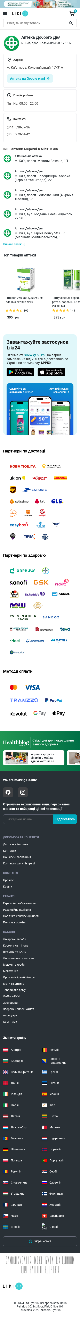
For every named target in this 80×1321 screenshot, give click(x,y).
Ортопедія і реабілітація (19, 977)
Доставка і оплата (15, 844)
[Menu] (5, 13)
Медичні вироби (14, 964)
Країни (7, 886)
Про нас (8, 880)
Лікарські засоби (14, 939)
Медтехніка (10, 971)
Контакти (9, 850)
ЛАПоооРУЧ (11, 996)
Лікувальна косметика (18, 958)
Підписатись (65, 819)
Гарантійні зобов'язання (19, 903)
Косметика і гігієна (15, 945)
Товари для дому (14, 990)
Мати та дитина (13, 983)
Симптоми (10, 1021)
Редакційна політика (17, 909)
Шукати (71, 23)
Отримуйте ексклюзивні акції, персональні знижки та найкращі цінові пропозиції (36, 806)
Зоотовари (10, 1002)
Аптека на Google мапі (27, 79)
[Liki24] (13, 1286)
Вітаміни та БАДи (14, 952)
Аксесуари (10, 1015)
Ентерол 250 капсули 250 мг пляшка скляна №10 (24, 300)
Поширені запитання (17, 857)
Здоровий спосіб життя (18, 1009)
